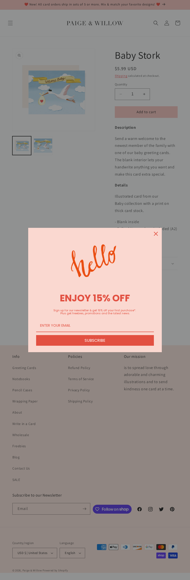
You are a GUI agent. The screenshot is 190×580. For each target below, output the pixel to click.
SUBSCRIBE (95, 340)
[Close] (156, 234)
